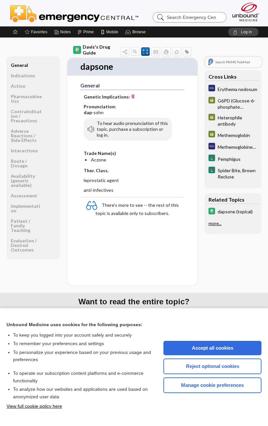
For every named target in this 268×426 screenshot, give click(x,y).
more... (215, 223)
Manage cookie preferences (212, 385)
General (19, 65)
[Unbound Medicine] (245, 12)
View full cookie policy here (34, 406)
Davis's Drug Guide (96, 49)
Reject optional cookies (212, 366)
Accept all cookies (212, 348)
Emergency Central (91, 13)
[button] (136, 32)
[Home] (15, 32)
